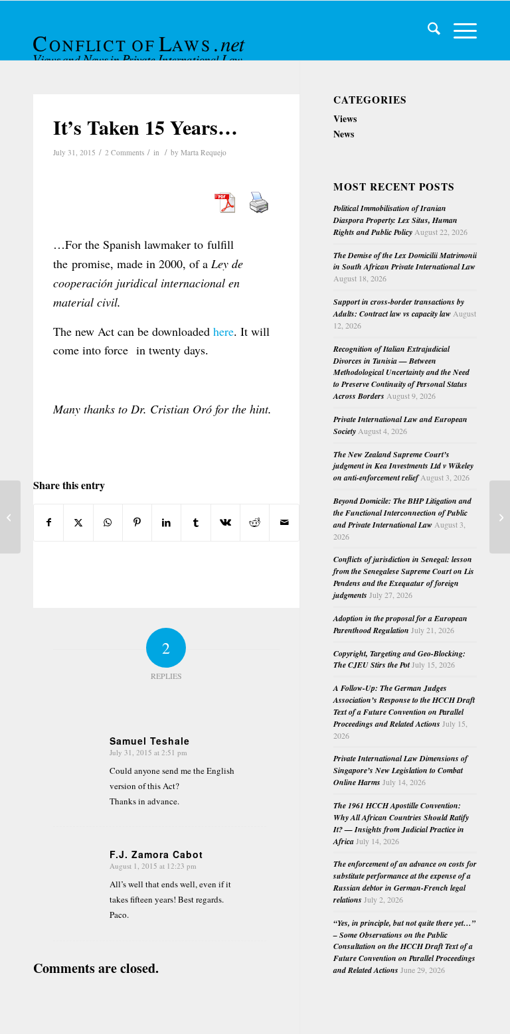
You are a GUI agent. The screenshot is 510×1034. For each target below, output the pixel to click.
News (343, 134)
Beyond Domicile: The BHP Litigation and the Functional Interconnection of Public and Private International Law (402, 512)
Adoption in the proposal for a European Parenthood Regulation (400, 624)
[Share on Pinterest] (137, 522)
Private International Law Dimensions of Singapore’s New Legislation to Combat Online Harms (400, 770)
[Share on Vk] (225, 522)
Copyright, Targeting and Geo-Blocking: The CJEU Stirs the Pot (399, 659)
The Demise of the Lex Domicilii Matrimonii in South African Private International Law (405, 261)
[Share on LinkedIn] (166, 522)
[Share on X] (78, 522)
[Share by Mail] (284, 522)
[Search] (427, 30)
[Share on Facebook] (48, 522)
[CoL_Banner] (140, 42)
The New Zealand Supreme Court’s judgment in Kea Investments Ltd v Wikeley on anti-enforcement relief (403, 466)
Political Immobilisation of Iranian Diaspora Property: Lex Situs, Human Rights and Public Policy (395, 220)
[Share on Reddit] (254, 522)
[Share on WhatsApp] (108, 522)
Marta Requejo (203, 152)
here (223, 331)
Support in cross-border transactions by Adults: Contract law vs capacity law (398, 307)
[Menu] (458, 30)
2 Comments (124, 152)
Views (345, 118)
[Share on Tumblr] (195, 522)
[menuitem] (427, 30)
